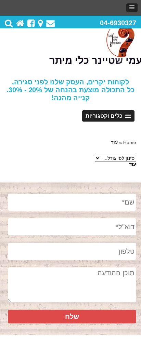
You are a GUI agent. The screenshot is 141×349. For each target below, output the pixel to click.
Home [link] (129, 142)
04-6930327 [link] (118, 23)
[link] (132, 7)
